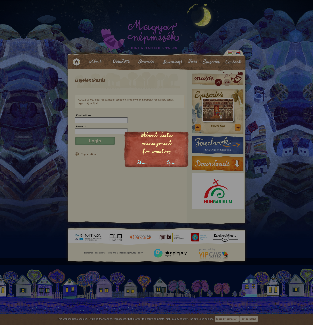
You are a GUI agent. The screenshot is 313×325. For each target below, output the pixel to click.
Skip (141, 163)
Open (171, 163)
